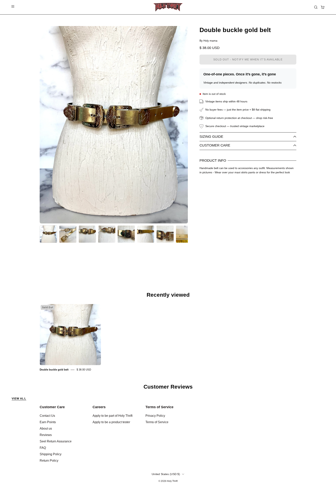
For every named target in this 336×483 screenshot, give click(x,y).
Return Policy (49, 460)
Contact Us (47, 415)
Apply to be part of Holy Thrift (112, 415)
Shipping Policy (50, 454)
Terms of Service (159, 407)
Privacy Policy (155, 415)
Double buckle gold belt (54, 369)
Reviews (46, 435)
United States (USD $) (166, 474)
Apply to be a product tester (111, 422)
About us (46, 428)
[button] (315, 7)
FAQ (43, 447)
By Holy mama (208, 40)
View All (19, 398)
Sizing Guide (211, 137)
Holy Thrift (172, 481)
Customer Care (215, 145)
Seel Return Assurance (56, 441)
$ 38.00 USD (84, 369)
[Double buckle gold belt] (48, 234)
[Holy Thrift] (168, 7)
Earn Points (48, 422)
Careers (99, 407)
